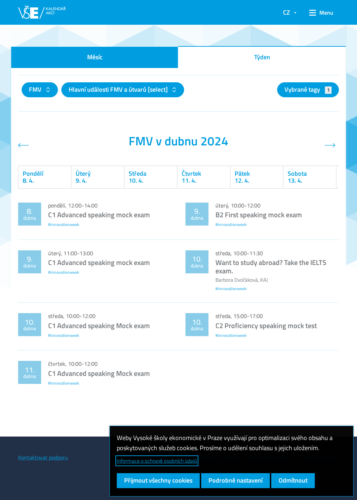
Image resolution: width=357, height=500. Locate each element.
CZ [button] (286, 12)
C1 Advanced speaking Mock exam (99, 325)
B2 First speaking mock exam (258, 214)
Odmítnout (293, 480)
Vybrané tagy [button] (306, 89)
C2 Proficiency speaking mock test (266, 325)
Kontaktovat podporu (43, 457)
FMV (36, 89)
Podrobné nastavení (235, 480)
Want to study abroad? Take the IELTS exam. (270, 266)
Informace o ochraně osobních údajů (157, 461)
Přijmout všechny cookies (158, 480)
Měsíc (94, 57)
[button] (321, 12)
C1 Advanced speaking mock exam (99, 214)
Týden (262, 57)
